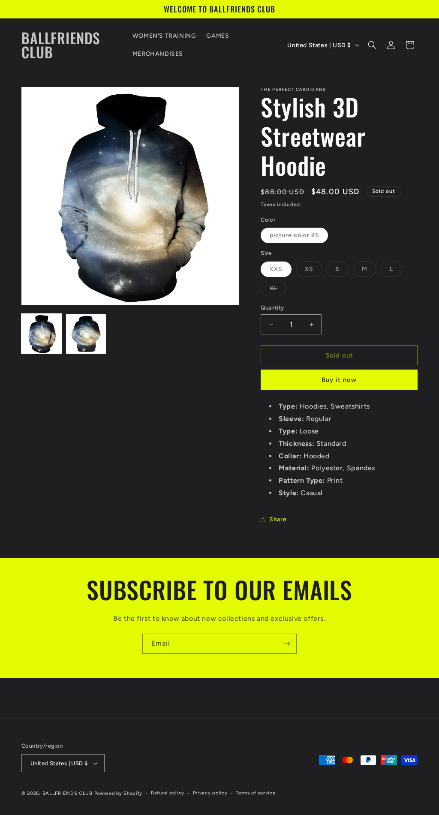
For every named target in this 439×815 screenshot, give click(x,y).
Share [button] (277, 519)
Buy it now (339, 380)
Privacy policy (210, 793)
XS (313, 271)
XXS (281, 271)
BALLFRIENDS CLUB (67, 793)
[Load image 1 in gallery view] (41, 334)
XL (278, 290)
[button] (372, 45)
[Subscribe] (286, 644)
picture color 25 (299, 237)
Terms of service (255, 793)
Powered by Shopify (118, 793)
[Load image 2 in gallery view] (86, 334)
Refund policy (167, 793)
